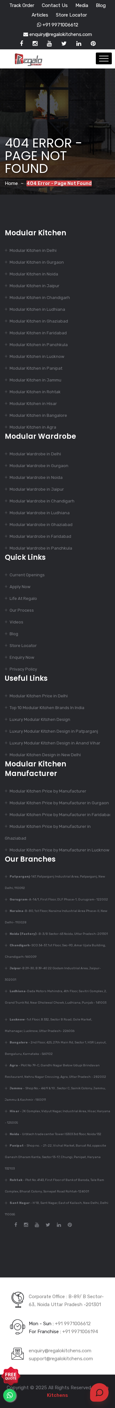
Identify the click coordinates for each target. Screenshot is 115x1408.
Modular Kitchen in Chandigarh (40, 297)
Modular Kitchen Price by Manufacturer (48, 791)
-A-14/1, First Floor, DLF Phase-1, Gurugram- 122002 (59, 899)
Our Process (22, 610)
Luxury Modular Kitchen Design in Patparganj (54, 731)
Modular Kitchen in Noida (34, 274)
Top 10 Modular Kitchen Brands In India (47, 707)
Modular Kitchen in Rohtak (35, 391)
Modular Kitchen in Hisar (33, 403)
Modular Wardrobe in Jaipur (37, 489)
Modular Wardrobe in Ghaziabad (41, 524)
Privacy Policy (23, 669)
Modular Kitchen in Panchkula (39, 344)
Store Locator (71, 15)
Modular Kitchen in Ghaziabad (39, 321)
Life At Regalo (23, 598)
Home (11, 183)
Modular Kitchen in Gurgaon (37, 262)
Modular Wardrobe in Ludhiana (40, 512)
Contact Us (55, 5)
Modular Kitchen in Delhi (33, 250)
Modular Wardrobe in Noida (36, 477)
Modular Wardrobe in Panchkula (41, 548)
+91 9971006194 (80, 1331)
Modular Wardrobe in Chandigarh (42, 501)
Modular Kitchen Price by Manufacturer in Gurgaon (59, 802)
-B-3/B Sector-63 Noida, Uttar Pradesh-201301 (59, 934)
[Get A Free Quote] (10, 1376)
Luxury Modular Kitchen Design (40, 719)
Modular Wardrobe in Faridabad (40, 536)
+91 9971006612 (59, 25)
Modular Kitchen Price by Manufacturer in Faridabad (61, 814)
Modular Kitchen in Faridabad (38, 333)
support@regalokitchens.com (61, 1359)
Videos (16, 622)
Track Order (21, 5)
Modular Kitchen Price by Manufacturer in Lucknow (59, 850)
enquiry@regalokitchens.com (60, 34)
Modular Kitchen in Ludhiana (37, 309)
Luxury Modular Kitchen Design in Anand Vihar (55, 743)
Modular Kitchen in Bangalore (38, 415)
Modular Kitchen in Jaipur (34, 285)
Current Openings (27, 574)
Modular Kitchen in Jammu (35, 380)
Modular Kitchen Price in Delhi (39, 695)
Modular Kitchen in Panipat (36, 368)
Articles (40, 15)
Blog (101, 5)
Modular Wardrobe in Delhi (35, 454)
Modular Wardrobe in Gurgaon (39, 465)
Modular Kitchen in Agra (33, 427)
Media (81, 5)
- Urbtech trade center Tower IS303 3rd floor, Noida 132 (55, 1134)
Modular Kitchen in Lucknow (37, 356)
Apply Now (20, 586)
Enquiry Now (22, 657)
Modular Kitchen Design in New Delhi (45, 754)
